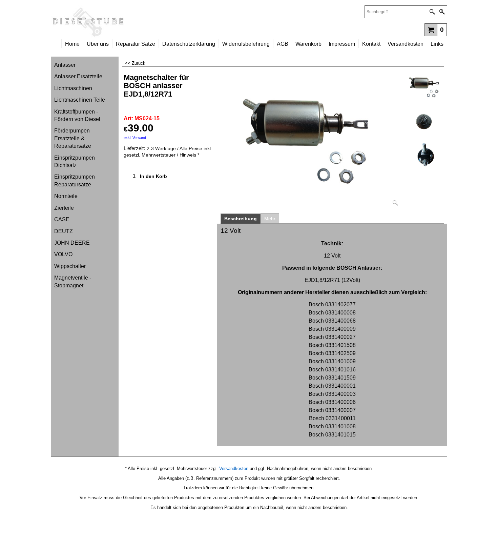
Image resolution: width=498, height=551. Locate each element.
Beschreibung (240, 218)
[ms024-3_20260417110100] (425, 155)
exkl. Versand (135, 138)
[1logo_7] (150, 22)
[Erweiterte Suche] (442, 12)
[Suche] (432, 12)
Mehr (269, 218)
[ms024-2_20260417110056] (425, 121)
